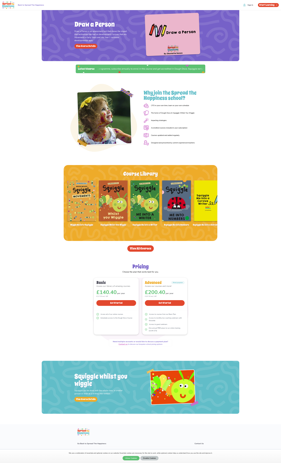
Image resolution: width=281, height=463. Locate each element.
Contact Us (199, 443)
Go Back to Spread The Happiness (91, 443)
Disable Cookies (149, 458)
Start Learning (266, 5)
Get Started (116, 302)
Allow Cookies (131, 458)
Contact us (123, 344)
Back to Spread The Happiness (31, 5)
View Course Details (86, 46)
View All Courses (140, 248)
